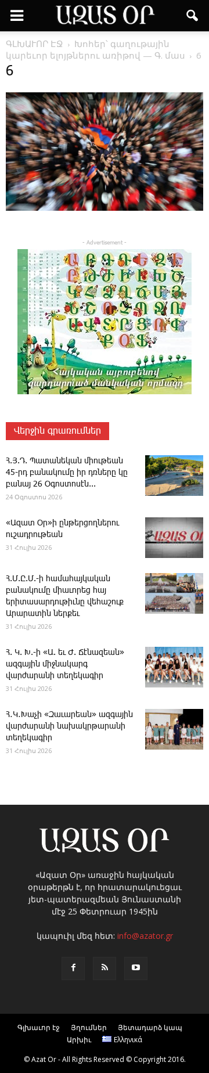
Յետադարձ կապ (150, 1027)
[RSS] (104, 968)
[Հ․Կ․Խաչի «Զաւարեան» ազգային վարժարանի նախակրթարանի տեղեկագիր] (174, 729)
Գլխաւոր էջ (38, 1027)
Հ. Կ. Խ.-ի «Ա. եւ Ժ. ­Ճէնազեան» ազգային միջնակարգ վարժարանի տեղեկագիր (65, 664)
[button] (192, 15)
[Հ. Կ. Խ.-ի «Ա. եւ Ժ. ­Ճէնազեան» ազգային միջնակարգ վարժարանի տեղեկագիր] (174, 667)
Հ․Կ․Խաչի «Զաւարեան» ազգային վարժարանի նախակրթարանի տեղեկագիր (69, 726)
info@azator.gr (145, 935)
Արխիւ (79, 1040)
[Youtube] (135, 968)
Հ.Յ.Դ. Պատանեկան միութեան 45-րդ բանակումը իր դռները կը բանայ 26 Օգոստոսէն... (67, 472)
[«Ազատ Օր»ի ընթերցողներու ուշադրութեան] (174, 537)
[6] (104, 208)
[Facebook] (73, 968)
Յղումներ (89, 1027)
